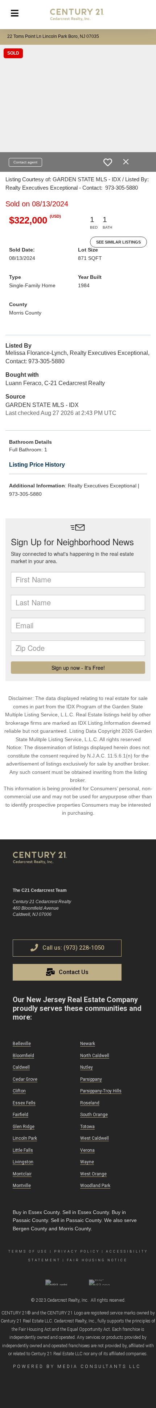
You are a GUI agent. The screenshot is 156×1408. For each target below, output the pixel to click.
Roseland (89, 1103)
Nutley (86, 1067)
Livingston (23, 1161)
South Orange (94, 1114)
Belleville (22, 1043)
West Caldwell (94, 1138)
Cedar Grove (25, 1079)
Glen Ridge (23, 1126)
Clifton (19, 1090)
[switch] (108, 162)
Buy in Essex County (36, 1212)
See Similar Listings (118, 242)
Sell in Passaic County (76, 1220)
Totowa (87, 1126)
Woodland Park (95, 1185)
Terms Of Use (28, 1251)
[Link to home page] (78, 15)
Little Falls (23, 1150)
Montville (22, 1185)
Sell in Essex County (85, 1212)
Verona (87, 1150)
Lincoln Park (25, 1138)
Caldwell (21, 1067)
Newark (87, 1043)
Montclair (22, 1173)
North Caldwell (94, 1055)
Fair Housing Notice (97, 1260)
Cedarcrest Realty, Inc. (68, 1300)
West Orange (93, 1173)
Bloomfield (23, 1055)
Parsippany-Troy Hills (101, 1090)
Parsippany (91, 1079)
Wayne (87, 1161)
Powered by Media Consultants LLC (77, 1366)
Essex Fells (24, 1103)
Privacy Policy (77, 1251)
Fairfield (20, 1114)
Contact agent (25, 162)
